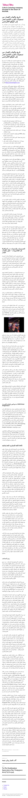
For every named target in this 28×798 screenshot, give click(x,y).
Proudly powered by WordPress (13, 795)
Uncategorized (5, 751)
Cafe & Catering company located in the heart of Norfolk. (12, 9)
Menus (5, 789)
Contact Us (6, 785)
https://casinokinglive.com (12, 82)
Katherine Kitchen (8, 749)
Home (5, 787)
